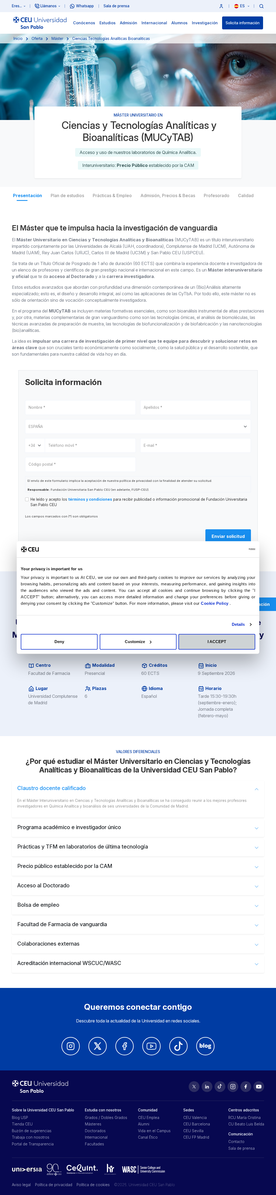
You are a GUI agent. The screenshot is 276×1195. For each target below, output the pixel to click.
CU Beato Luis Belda (246, 1124)
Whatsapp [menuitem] (85, 6)
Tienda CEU (22, 1124)
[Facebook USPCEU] (245, 1086)
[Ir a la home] (40, 22)
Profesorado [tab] (216, 195)
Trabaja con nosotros (30, 1137)
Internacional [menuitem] (154, 22)
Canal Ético (148, 1137)
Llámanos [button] (48, 6)
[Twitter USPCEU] (194, 1086)
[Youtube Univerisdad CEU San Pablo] (151, 1046)
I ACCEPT (217, 641)
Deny (59, 641)
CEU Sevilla (193, 1131)
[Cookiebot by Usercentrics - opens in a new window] (231, 549)
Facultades (94, 1144)
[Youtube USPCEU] (258, 1086)
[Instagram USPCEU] (232, 1086)
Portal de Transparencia (33, 1144)
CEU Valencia (195, 1117)
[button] (221, 6)
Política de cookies (93, 1185)
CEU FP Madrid (196, 1137)
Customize (135, 641)
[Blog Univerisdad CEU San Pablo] (205, 1046)
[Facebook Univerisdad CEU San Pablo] (124, 1046)
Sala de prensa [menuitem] (116, 6)
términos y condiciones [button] (90, 499)
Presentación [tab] (27, 195)
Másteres (93, 1124)
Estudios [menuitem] (107, 22)
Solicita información (243, 23)
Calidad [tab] (246, 195)
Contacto (236, 1141)
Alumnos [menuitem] (179, 22)
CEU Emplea (148, 1117)
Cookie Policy (215, 603)
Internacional (96, 1137)
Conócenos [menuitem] (84, 22)
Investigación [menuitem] (205, 22)
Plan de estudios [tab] (67, 195)
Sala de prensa (241, 1148)
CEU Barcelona (196, 1124)
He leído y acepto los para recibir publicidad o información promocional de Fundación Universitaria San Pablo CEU (138, 502)
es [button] (243, 6)
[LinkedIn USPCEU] (207, 1086)
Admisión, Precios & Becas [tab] (167, 195)
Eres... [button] (17, 6)
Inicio (18, 38)
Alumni (143, 1124)
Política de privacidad (53, 1185)
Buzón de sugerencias (31, 1131)
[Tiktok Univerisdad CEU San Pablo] (178, 1046)
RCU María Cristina (244, 1117)
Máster (57, 38)
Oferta (37, 38)
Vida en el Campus (154, 1131)
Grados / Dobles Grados (106, 1117)
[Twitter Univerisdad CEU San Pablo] (97, 1046)
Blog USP (20, 1117)
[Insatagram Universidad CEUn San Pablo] (70, 1046)
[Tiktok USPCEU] (220, 1086)
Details (238, 624)
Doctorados (95, 1131)
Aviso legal (21, 1185)
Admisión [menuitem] (128, 22)
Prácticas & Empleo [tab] (112, 195)
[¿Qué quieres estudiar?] (261, 6)
